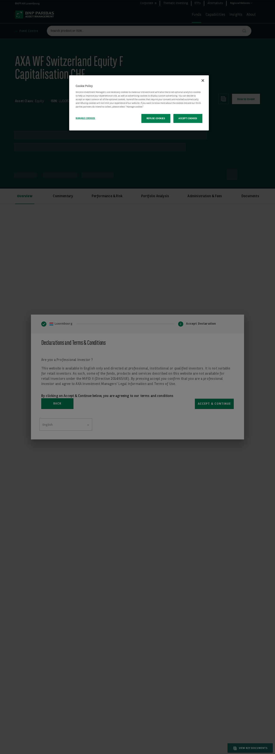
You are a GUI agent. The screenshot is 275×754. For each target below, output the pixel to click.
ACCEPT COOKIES (188, 118)
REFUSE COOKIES (156, 118)
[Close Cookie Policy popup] (203, 80)
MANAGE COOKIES (85, 118)
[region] (139, 102)
